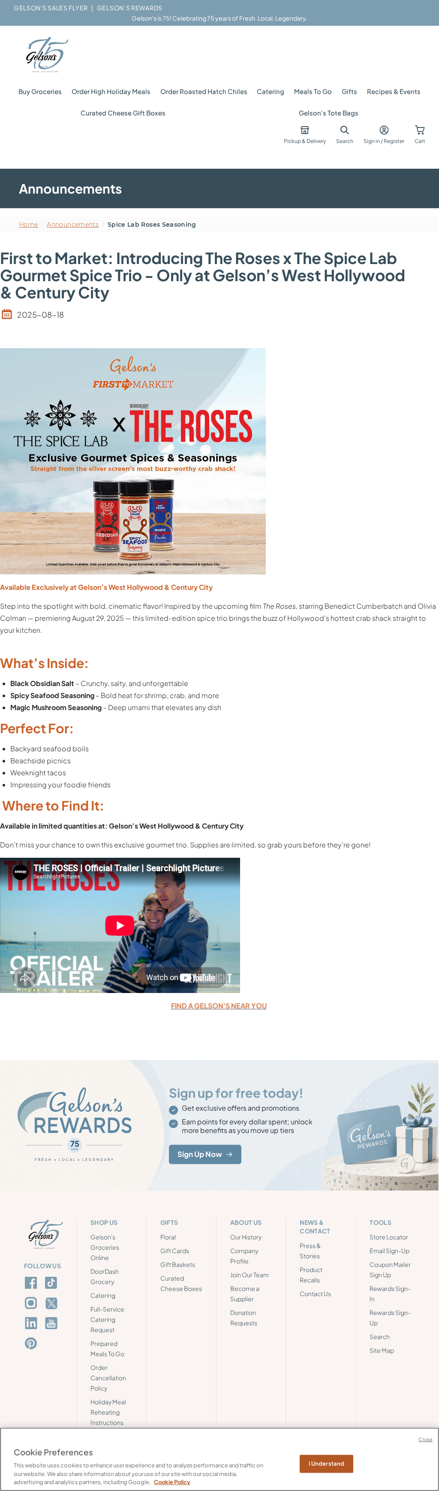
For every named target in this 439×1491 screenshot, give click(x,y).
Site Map (382, 1350)
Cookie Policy (172, 1482)
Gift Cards (174, 1250)
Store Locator (389, 1237)
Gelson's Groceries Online (104, 1247)
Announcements (73, 224)
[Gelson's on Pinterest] (32, 1343)
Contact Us (315, 1293)
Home (28, 224)
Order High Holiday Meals (111, 91)
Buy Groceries (40, 91)
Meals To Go (313, 91)
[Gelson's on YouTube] (52, 1325)
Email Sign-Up (389, 1250)
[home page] (46, 55)
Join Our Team (249, 1274)
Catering (270, 91)
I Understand (327, 1463)
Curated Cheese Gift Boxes (123, 113)
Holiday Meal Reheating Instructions (108, 1412)
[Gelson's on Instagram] (32, 1303)
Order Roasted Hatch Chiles (203, 91)
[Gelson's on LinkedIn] (32, 1323)
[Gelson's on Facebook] (32, 1283)
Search (380, 1336)
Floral (168, 1237)
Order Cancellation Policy (108, 1377)
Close (425, 1439)
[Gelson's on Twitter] (52, 1303)
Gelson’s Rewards (129, 8)
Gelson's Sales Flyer (51, 8)
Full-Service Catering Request (107, 1319)
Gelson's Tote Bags (328, 113)
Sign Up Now (199, 1154)
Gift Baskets (177, 1264)
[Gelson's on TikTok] (52, 1284)
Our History (246, 1237)
